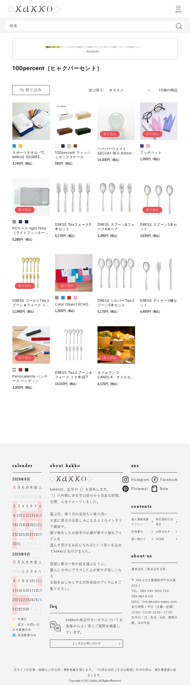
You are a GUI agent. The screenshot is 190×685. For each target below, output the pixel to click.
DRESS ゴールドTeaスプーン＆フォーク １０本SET (31, 302)
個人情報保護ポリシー (140, 522)
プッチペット (151, 152)
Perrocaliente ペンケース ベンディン (30, 378)
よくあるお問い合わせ (86, 643)
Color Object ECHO (71, 304)
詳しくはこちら (93, 51)
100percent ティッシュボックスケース (73, 154)
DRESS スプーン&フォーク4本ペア (116, 226)
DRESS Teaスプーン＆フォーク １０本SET (73, 374)
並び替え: (96, 90)
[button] (178, 8)
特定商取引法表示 (164, 522)
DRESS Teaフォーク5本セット (73, 226)
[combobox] (95, 26)
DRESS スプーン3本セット (158, 226)
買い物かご (138, 539)
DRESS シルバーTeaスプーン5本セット (116, 302)
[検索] (178, 26)
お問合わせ (163, 531)
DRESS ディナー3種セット (158, 302)
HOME (160, 539)
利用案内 (137, 531)
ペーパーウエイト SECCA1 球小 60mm (114, 151)
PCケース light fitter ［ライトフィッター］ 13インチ (30, 230)
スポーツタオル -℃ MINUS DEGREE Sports (28, 154)
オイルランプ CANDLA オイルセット (115, 374)
